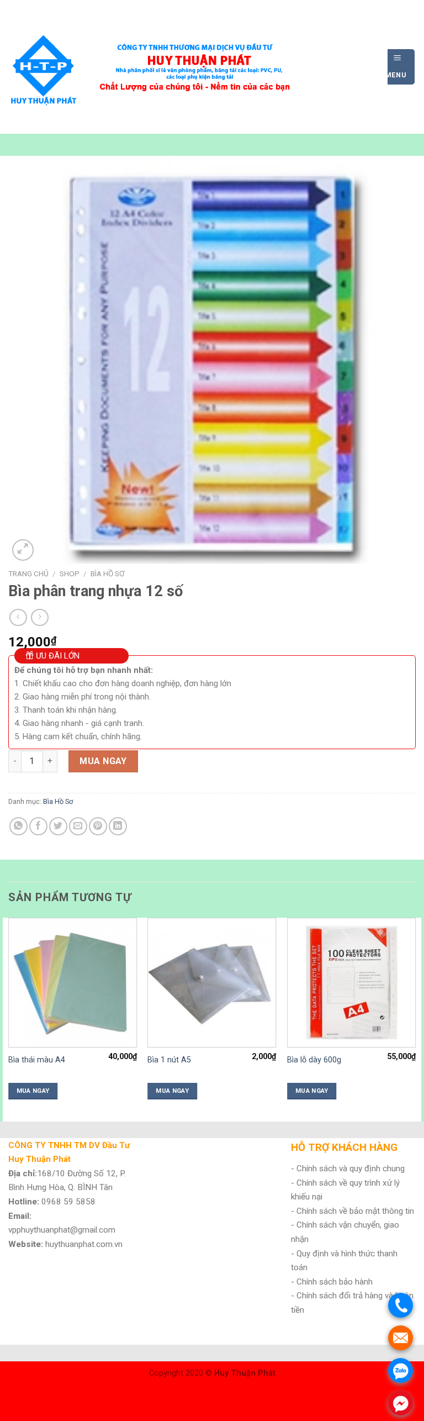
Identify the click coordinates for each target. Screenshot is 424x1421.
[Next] (415, 1018)
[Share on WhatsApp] (18, 826)
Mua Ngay (103, 761)
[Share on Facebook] (38, 826)
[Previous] (9, 1018)
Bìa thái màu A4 (36, 1060)
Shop (70, 573)
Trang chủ (28, 573)
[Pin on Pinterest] (98, 826)
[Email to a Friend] (78, 826)
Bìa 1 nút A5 (169, 1060)
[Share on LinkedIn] (118, 826)
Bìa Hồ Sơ (107, 573)
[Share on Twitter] (58, 826)
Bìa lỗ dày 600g (314, 1060)
